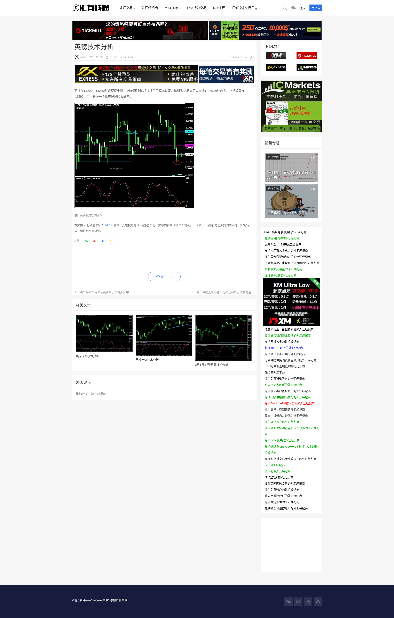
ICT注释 (219, 7)
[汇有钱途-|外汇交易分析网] (94, 8)
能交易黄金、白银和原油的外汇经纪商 (289, 329)
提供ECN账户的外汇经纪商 (282, 440)
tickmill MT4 (306, 55)
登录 (303, 8)
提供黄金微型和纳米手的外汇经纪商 (288, 257)
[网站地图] (318, 601)
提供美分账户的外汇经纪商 (282, 238)
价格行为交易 (196, 7)
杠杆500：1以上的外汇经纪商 (284, 348)
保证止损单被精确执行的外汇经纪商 (288, 397)
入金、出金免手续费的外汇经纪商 (284, 232)
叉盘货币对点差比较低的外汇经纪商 (288, 335)
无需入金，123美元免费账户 (283, 244)
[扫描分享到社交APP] (87, 241)
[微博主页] (298, 601)
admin (83, 57)
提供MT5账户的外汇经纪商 (282, 422)
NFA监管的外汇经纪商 (279, 477)
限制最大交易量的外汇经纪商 (283, 269)
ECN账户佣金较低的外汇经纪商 (285, 366)
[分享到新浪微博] (95, 241)
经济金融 (273, 157)
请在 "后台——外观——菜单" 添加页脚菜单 (99, 600)
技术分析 (98, 57)
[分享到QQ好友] (103, 241)
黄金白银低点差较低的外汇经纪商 (286, 415)
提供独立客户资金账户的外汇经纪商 (288, 391)
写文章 (316, 8)
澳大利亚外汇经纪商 (278, 471)
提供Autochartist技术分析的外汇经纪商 (290, 403)
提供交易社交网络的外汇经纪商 (285, 409)
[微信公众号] (288, 601)
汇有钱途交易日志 (244, 7)
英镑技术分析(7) (91, 215)
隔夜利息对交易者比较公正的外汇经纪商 (290, 459)
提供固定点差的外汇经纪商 (282, 502)
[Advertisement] (149, 257)
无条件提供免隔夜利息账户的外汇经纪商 (290, 360)
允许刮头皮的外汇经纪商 (280, 275)
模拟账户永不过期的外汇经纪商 (285, 354)
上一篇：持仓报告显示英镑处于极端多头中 (101, 292)
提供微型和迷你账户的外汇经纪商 (286, 508)
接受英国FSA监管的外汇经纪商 (285, 483)
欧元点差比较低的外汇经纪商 (283, 496)
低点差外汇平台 (275, 372)
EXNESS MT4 (276, 67)
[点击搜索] (285, 8)
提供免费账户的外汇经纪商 (282, 489)
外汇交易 (126, 7)
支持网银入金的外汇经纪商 (282, 341)
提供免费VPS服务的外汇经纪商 (285, 378)
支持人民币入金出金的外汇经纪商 (286, 250)
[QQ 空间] (308, 601)
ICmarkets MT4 (306, 67)
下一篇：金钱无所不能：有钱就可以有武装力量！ (222, 292)
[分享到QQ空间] (111, 241)
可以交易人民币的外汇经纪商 (283, 385)
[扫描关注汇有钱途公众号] (293, 8)
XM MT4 (276, 55)
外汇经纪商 (150, 7)
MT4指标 (171, 7)
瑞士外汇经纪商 (275, 465)
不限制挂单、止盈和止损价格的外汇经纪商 (292, 263)
